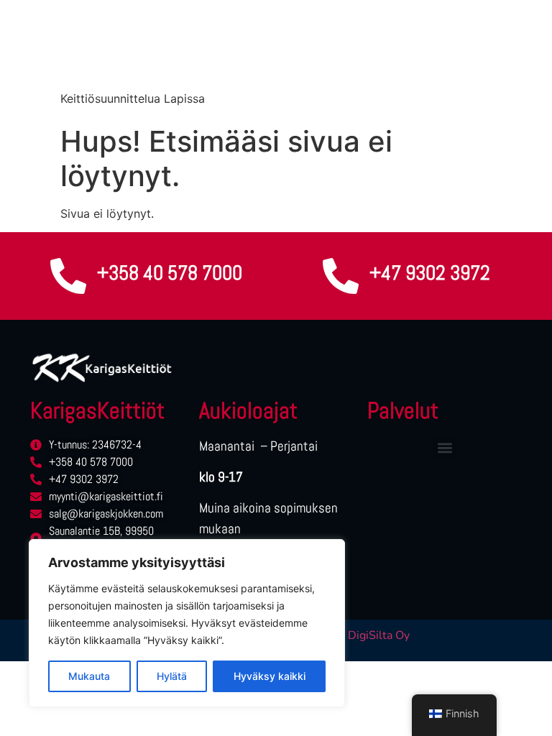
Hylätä (172, 676)
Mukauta (89, 676)
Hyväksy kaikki (269, 676)
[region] (187, 623)
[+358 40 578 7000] (68, 276)
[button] (444, 448)
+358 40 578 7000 (169, 272)
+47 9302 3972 (429, 272)
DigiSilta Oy (379, 635)
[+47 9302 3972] (341, 276)
